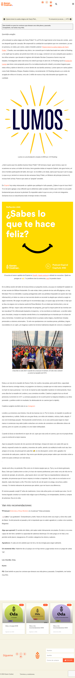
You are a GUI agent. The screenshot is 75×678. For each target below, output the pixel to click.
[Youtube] (51, 5)
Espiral (6, 185)
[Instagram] (46, 2)
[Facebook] (42, 2)
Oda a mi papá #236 (11, 626)
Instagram (31, 406)
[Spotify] (51, 2)
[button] (56, 4)
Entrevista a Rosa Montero (19, 511)
